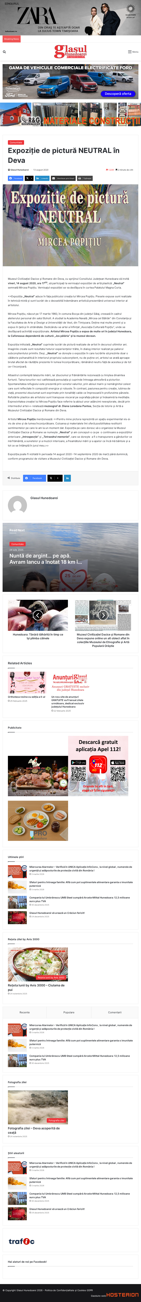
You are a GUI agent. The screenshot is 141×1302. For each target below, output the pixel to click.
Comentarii (115, 1012)
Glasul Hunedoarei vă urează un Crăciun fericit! (57, 912)
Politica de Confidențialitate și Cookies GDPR (69, 1290)
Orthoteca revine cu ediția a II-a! (26, 696)
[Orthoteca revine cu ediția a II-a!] (27, 682)
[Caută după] (4, 53)
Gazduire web (98, 1295)
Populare (68, 1012)
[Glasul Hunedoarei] (70, 51)
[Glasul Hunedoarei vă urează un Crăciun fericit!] (17, 917)
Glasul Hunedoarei (19, 169)
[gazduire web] (122, 1295)
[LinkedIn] (67, 478)
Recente (25, 1012)
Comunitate (16, 142)
